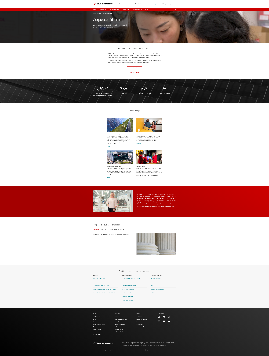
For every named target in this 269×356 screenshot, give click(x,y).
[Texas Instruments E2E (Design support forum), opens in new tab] (164, 321)
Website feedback (141, 350)
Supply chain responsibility (127, 296)
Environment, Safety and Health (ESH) (159, 282)
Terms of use (125, 350)
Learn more (109, 146)
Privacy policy (110, 350)
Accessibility (95, 350)
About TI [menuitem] (147, 9)
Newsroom (95, 321)
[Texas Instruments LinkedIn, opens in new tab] (159, 321)
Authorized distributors (141, 326)
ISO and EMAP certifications (128, 289)
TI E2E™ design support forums (121, 319)
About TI (99, 13)
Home (94, 13)
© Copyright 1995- (98, 353)
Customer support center (120, 324)
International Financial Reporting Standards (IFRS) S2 (104, 289)
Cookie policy (103, 350)
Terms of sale (118, 350)
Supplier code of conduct (127, 300)
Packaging (117, 326)
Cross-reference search (120, 321)
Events (94, 326)
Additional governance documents (158, 292)
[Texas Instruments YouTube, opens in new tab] (169, 321)
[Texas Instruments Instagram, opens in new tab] (159, 317)
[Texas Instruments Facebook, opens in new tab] (164, 317)
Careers (94, 319)
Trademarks (132, 350)
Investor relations (97, 329)
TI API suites (139, 316)
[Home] (103, 4)
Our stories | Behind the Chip (99, 324)
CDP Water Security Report (99, 282)
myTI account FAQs (119, 331)
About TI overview (97, 316)
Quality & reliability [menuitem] (126, 9)
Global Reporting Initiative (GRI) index (101, 285)
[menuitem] (175, 9)
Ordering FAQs (139, 324)
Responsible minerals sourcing (157, 289)
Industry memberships (127, 292)
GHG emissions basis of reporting (129, 285)
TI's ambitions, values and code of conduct (131, 278)
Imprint (147, 350)
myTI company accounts (141, 319)
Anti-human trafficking (156, 278)
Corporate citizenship (107, 13)
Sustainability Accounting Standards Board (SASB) (104, 292)
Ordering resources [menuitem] (137, 9)
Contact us (117, 316)
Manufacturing (96, 331)
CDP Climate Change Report (99, 278)
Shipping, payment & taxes (142, 321)
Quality (152, 285)
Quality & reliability (119, 329)
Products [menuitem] (95, 9)
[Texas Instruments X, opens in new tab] (169, 317)
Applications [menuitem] (103, 9)
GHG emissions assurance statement (130, 282)
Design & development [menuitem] (114, 9)
